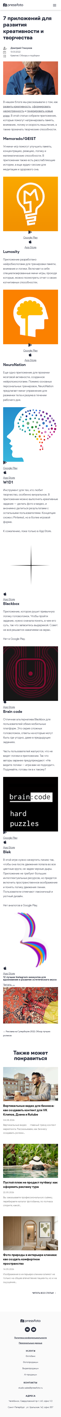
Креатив (14, 55)
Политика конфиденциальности (30, 1337)
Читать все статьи (43, 1293)
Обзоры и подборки (30, 55)
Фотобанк (30, 1356)
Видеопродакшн (30, 1368)
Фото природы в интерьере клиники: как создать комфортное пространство (30, 1259)
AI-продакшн (30, 1374)
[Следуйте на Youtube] (33, 1329)
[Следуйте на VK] (27, 1329)
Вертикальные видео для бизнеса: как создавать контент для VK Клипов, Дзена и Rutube (28, 1110)
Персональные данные (30, 1343)
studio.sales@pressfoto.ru (30, 1388)
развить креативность (17, 106)
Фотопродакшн (30, 1362)
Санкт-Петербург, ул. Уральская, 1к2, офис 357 (30, 1407)
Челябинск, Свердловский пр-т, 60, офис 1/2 (30, 1401)
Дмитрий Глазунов (21, 47)
